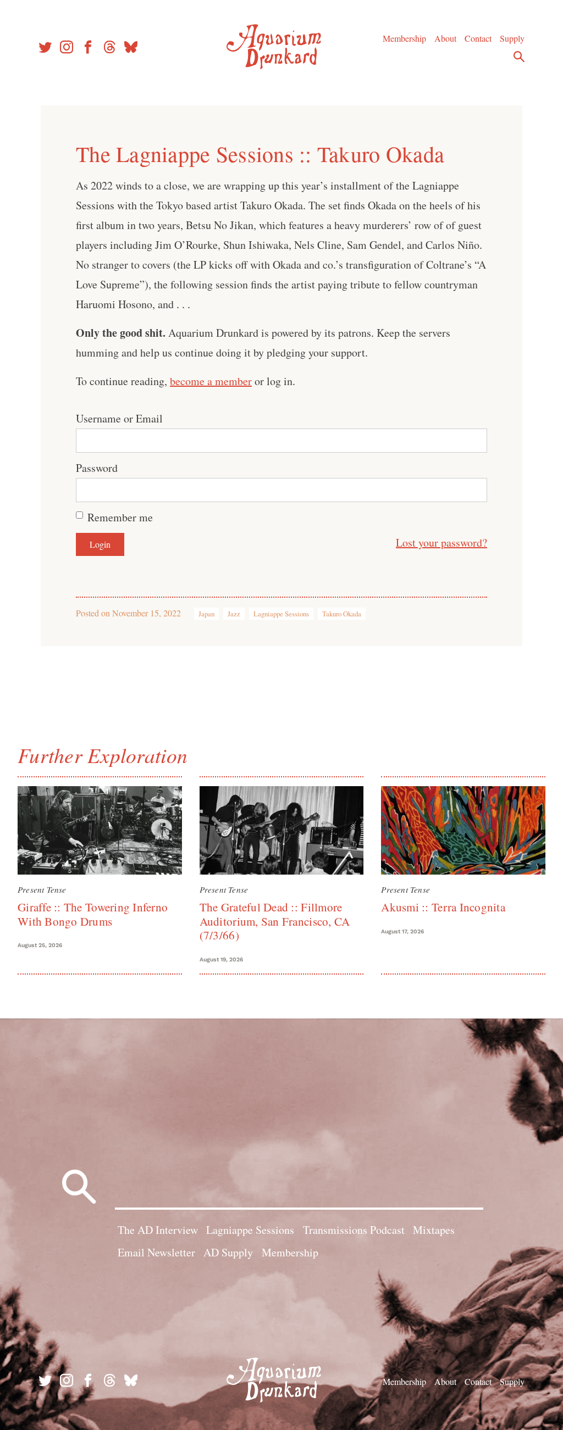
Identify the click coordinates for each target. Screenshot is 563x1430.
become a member (211, 381)
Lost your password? (441, 542)
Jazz (234, 614)
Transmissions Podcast (354, 1229)
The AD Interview (158, 1229)
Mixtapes (434, 1229)
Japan (206, 614)
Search (519, 56)
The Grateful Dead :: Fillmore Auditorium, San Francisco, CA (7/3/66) (275, 921)
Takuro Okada (341, 614)
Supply (512, 38)
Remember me (120, 517)
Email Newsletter (156, 1252)
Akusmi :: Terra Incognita (443, 907)
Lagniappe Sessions (281, 614)
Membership (404, 38)
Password (97, 467)
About (445, 38)
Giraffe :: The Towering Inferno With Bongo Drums (93, 913)
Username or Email (119, 418)
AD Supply (228, 1252)
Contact (478, 38)
